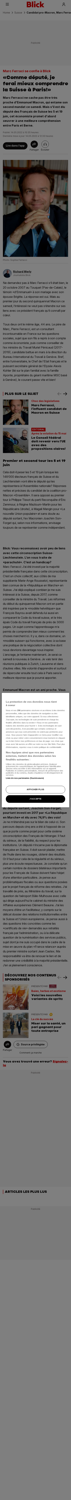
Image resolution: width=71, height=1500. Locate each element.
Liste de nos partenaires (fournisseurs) (25, 778)
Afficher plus (35, 789)
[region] (35, 750)
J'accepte (35, 799)
